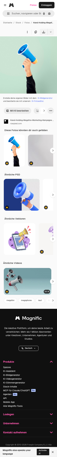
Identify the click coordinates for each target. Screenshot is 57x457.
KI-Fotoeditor (38, 101)
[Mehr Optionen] (27, 32)
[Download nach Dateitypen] (51, 32)
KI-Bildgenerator (45, 98)
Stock (18, 22)
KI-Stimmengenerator (14, 382)
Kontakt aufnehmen (15, 432)
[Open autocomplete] (7, 13)
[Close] (52, 452)
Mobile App (9, 402)
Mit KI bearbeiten (19, 110)
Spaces (7, 367)
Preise (33, 5)
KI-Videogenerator (12, 378)
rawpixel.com (16, 123)
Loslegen (8, 414)
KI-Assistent (9, 371)
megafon (10, 300)
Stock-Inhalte (10, 386)
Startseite (7, 22)
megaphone (26, 300)
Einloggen (46, 5)
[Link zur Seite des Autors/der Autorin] (6, 122)
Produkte (8, 361)
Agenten (10, 394)
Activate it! (43, 452)
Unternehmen (11, 423)
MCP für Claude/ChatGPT (19, 390)
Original (20, 42)
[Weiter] (44, 111)
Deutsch (28, 348)
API (5, 398)
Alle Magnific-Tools (12, 406)
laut (40, 300)
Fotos (27, 22)
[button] (28, 348)
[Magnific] (28, 318)
